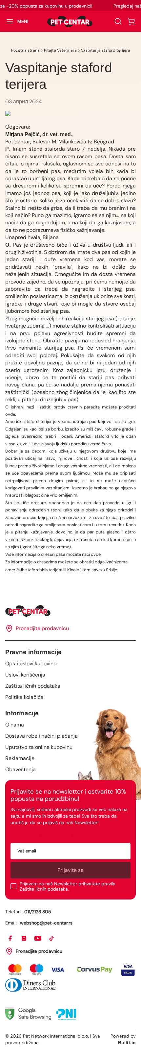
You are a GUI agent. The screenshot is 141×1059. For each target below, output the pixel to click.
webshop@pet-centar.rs (46, 923)
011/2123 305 (37, 912)
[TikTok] (52, 938)
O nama (14, 724)
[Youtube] (38, 938)
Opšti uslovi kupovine (30, 663)
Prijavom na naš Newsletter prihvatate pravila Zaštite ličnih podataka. (67, 886)
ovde (10, 414)
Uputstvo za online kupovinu (38, 747)
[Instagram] (24, 938)
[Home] (70, 611)
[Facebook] (10, 938)
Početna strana (25, 50)
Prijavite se (70, 870)
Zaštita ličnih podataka (32, 685)
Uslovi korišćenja (25, 674)
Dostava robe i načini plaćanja (41, 735)
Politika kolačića (24, 697)
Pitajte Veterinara (60, 50)
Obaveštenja (20, 769)
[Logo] (69, 21)
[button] (14, 21)
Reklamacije (19, 758)
